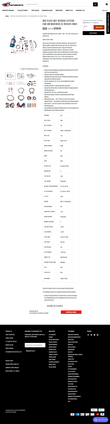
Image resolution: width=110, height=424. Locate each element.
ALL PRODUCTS (52, 334)
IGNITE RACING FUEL (72, 386)
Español (93, 410)
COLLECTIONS (23, 10)
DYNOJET (70, 366)
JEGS (69, 401)
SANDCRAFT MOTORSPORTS (74, 396)
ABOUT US (69, 10)
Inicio (7, 16)
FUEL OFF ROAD (71, 371)
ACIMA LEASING (52, 357)
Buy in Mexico (93, 33)
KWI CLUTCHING (71, 347)
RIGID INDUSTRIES (72, 379)
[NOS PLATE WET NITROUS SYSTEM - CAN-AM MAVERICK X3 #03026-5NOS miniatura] (10, 76)
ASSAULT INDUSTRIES (73, 342)
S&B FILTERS (71, 339)
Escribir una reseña (71, 312)
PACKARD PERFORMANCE (73, 376)
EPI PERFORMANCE (72, 369)
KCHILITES (70, 352)
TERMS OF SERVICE (53, 354)
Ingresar (104, 10)
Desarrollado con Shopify (11, 412)
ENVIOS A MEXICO (53, 342)
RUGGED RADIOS (72, 394)
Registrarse (30, 351)
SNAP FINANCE (52, 359)
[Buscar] (95, 4)
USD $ (100, 410)
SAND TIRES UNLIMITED (73, 334)
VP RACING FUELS (72, 389)
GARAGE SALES (47, 10)
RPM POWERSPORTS (72, 391)
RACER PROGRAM (53, 344)
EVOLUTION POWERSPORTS (74, 337)
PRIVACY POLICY (52, 347)
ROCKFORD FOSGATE (72, 381)
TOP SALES (35, 10)
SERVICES (59, 10)
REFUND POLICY (52, 349)
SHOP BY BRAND (8, 10)
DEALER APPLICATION (54, 339)
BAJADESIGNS (71, 349)
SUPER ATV (70, 344)
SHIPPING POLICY (53, 352)
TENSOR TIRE (71, 359)
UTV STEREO (70, 384)
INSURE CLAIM (52, 364)
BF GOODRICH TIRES (72, 361)
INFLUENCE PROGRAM (54, 362)
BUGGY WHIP (71, 364)
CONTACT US (80, 10)
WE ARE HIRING (52, 367)
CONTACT (51, 337)
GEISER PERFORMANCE (73, 374)
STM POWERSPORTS (72, 399)
